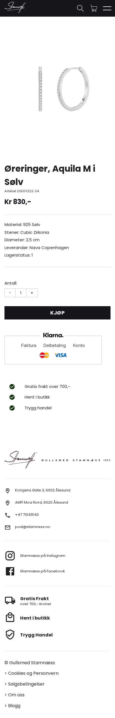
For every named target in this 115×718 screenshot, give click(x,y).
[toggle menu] (107, 8)
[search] (80, 8)
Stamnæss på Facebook (42, 571)
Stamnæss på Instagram (42, 555)
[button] (93, 8)
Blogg (14, 705)
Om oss (16, 695)
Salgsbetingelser (26, 684)
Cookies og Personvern (33, 673)
